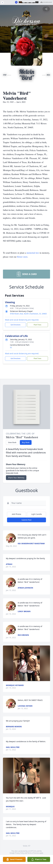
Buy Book (25, 442)
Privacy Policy (19, 853)
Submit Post (26, 520)
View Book (12, 442)
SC (11, 347)
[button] (26, 663)
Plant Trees (37, 325)
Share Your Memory (16, 477)
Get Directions (15, 325)
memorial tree (32, 252)
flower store (22, 256)
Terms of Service (33, 853)
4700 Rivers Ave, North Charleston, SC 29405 (28, 313)
